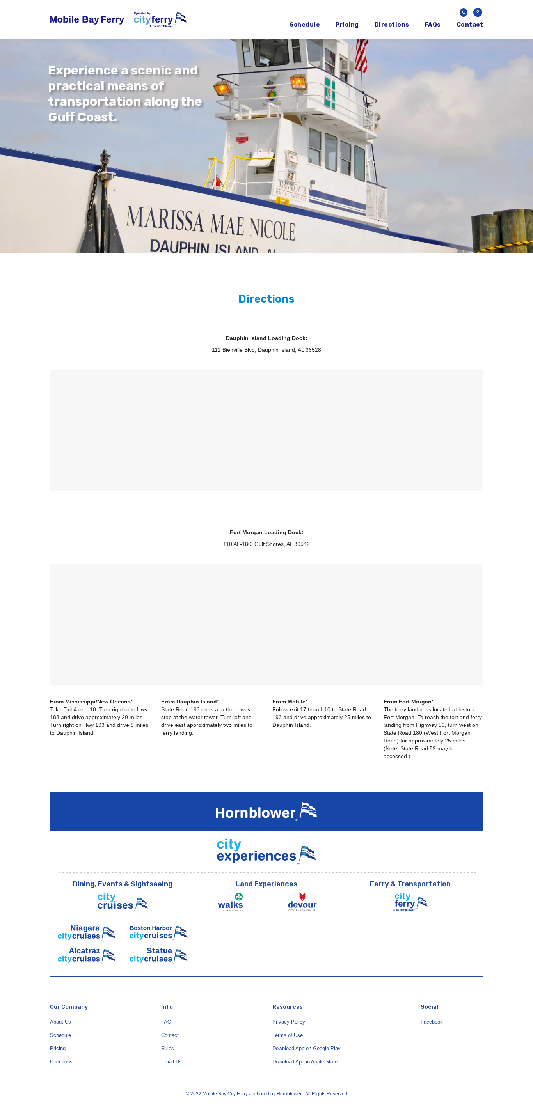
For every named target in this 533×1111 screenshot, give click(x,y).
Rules (167, 1048)
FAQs (433, 24)
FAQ (166, 1022)
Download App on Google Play (306, 1048)
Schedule (305, 24)
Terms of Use (287, 1035)
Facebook (432, 1022)
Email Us (171, 1062)
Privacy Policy (288, 1022)
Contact (470, 24)
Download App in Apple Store (305, 1062)
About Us (60, 1022)
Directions (392, 24)
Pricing (347, 24)
